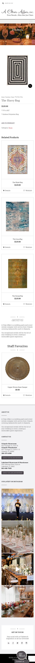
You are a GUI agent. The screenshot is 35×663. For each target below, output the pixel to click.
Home (2, 97)
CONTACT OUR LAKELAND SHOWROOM (12, 473)
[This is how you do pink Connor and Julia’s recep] (17, 537)
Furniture (7, 97)
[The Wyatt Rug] (15, 160)
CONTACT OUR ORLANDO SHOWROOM (12, 458)
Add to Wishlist (8, 123)
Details (7, 190)
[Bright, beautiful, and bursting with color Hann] (17, 601)
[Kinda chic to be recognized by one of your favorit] (17, 505)
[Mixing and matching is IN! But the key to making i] (17, 569)
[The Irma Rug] (15, 217)
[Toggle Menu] (31, 21)
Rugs (12, 97)
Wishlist (29, 190)
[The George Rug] (15, 273)
